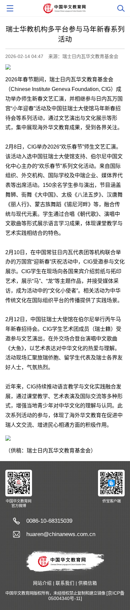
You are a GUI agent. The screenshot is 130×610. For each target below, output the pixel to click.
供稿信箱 (87, 583)
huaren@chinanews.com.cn (60, 534)
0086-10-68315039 (49, 521)
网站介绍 (42, 583)
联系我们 (65, 583)
